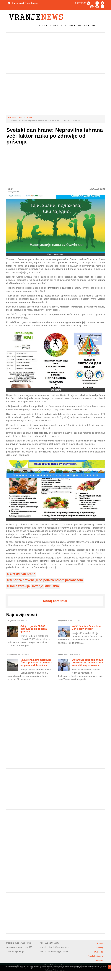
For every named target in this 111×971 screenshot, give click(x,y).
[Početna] (37, 17)
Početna (12, 117)
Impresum (98, 952)
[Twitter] (102, 3)
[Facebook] (97, 3)
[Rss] (102, 6)
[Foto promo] (55, 359)
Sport (95, 25)
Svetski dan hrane (22, 574)
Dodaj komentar (55, 601)
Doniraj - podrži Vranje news (24, 3)
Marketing (99, 947)
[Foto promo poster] (55, 224)
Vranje (38, 586)
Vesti (42, 25)
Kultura (83, 25)
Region (69, 25)
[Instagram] (97, 6)
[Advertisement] (55, 53)
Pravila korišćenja (95, 956)
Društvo (29, 117)
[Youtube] (92, 6)
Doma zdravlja (19, 586)
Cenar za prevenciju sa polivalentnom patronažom (46, 580)
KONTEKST (55, 25)
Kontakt (100, 943)
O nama (99, 960)
